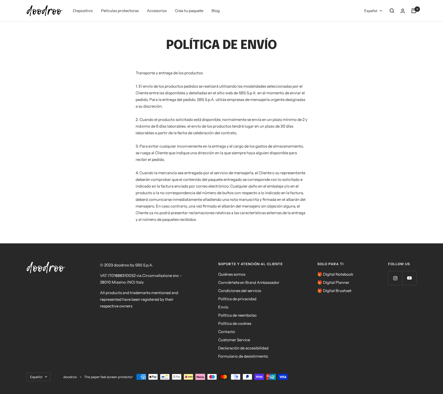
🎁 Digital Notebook (335, 274)
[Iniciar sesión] (402, 11)
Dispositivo (83, 10)
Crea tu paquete (189, 10)
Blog (216, 10)
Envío (223, 307)
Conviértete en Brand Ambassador (248, 282)
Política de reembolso (237, 315)
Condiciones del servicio (239, 290)
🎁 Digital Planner (333, 282)
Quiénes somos (231, 274)
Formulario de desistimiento (243, 356)
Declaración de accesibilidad (243, 348)
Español (370, 10)
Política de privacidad (237, 298)
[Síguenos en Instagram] (395, 278)
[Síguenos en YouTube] (409, 278)
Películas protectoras (120, 10)
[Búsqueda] (392, 10)
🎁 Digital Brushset (334, 290)
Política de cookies (234, 323)
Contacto (226, 331)
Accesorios (157, 10)
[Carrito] (413, 10)
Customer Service (234, 339)
